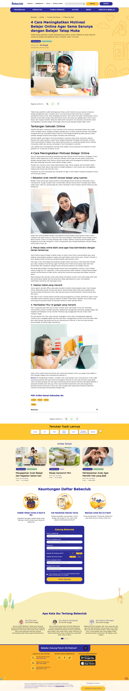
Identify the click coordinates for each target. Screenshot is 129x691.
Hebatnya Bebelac (107, 9)
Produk (30, 3)
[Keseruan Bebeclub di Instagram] (59, 657)
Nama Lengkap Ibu (52, 533)
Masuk (92, 3)
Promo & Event (58, 3)
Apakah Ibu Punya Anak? (54, 556)
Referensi (34, 409)
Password (50, 545)
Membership (39, 3)
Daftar (106, 3)
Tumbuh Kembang (57, 9)
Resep (88, 9)
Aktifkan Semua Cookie (93, 688)
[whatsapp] (52, 104)
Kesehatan (37, 9)
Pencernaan (19, 9)
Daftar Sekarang (65, 579)
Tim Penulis (44, 45)
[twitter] (47, 104)
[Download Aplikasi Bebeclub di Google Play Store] (87, 657)
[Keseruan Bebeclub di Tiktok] (70, 657)
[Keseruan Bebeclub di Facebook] (64, 657)
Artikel (41, 17)
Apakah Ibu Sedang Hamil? (55, 553)
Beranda (34, 17)
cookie (66, 575)
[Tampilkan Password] (80, 548)
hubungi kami (59, 686)
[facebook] (58, 104)
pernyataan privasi (73, 573)
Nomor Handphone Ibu (54, 539)
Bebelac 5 (34, 378)
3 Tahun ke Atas (68, 17)
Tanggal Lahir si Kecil (53, 566)
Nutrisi (75, 9)
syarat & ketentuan (55, 575)
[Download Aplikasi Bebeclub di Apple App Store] (87, 663)
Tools (48, 3)
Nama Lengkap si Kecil (54, 560)
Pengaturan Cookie (93, 683)
